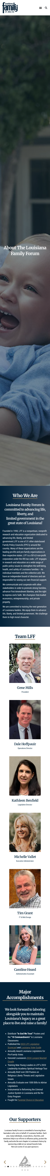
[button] (40, 8)
